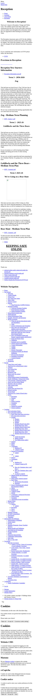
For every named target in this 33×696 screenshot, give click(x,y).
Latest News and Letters (14, 364)
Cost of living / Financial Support (17, 380)
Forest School (15, 496)
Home (6, 13)
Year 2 (13, 510)
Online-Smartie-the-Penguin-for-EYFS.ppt (16, 280)
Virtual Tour (11, 297)
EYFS (6, 56)
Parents (6, 363)
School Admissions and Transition (20, 326)
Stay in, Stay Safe (13, 539)
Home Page (4, 4)
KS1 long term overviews (18, 416)
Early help (10, 538)
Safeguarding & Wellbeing (11, 518)
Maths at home (19, 438)
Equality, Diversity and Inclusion (17, 318)
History (13, 457)
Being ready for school (14, 374)
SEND (13, 493)
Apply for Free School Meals (16, 382)
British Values (11, 501)
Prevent (10, 523)
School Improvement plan (15, 313)
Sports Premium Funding (18, 311)
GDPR (10, 533)
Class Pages (7, 16)
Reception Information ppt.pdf (12, 74)
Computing (14, 446)
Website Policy (8, 592)
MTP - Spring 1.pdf (9, 119)
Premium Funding (13, 306)
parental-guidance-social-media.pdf (14, 273)
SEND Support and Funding (19, 343)
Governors (7, 541)
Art (12, 454)
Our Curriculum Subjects (15, 412)
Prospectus (11, 361)
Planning (17, 483)
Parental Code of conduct (15, 383)
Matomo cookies (9, 661)
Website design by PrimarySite (12, 599)
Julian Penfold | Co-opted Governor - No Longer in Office (21, 567)
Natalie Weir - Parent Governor (20, 564)
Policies (10, 303)
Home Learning (15, 401)
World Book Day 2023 (21, 432)
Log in (2, 3)
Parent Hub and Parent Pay (15, 388)
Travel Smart (11, 391)
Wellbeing (14, 340)
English (13, 417)
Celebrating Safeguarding (15, 536)
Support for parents (16, 406)
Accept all (10, 621)
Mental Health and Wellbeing (16, 528)
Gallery (17, 453)
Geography (14, 459)
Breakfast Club (12, 372)
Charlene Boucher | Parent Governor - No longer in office (21, 571)
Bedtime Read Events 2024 (22, 427)
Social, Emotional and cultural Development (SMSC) (19, 485)
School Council (12, 301)
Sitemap (6, 589)
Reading (17, 420)
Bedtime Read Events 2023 (22, 430)
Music (13, 445)
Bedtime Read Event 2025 (22, 424)
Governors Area (12, 580)
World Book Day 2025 (21, 425)
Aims (12, 324)
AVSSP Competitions (14, 514)
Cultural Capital (19, 449)
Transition (14, 403)
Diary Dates (11, 371)
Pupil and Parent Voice (17, 338)
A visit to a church (20, 473)
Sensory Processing (16, 350)
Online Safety (11, 522)
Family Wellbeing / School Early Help (18, 379)
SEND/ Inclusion (12, 319)
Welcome (10, 293)
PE (12, 461)
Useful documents (20, 437)
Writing (17, 422)
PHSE (6, 242)
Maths (13, 435)
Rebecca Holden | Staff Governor (20, 562)
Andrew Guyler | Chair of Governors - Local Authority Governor (21, 545)
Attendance (11, 375)
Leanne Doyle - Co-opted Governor (21, 559)
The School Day (12, 369)
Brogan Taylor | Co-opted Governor (21, 560)
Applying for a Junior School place (17, 393)
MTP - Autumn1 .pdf (10, 232)
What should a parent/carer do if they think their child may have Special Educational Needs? (21, 332)
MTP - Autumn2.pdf (10, 169)
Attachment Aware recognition (19, 499)
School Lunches (12, 390)
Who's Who (11, 300)
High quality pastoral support (19, 478)
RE (12, 465)
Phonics (17, 419)
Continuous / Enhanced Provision (20, 494)
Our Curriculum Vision (14, 411)
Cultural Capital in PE (21, 464)
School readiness (16, 408)
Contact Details (12, 295)
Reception (7, 18)
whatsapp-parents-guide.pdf (12, 276)
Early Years (14, 480)
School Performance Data (15, 316)
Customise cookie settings (21, 621)
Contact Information (16, 345)
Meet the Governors (13, 543)
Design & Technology (17, 451)
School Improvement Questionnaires (18, 377)
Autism (13, 346)
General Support (15, 358)
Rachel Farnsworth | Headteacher (20, 551)
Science (13, 441)
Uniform (10, 367)
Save (16, 694)
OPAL (13, 488)
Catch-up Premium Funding (19, 308)
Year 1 (13, 509)
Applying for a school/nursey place (17, 366)
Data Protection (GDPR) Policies (20, 305)
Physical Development (17, 355)
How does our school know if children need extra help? (19, 328)
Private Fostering (12, 531)
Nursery (13, 398)
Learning (6, 15)
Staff (12, 400)
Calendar (10, 387)
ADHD (13, 348)
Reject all (3, 621)
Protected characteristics (14, 535)
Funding (13, 404)
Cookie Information (9, 591)
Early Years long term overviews (20, 414)
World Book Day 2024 (21, 428)
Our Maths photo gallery (21, 440)
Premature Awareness (17, 356)
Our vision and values (14, 298)
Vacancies (10, 359)
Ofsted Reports (12, 314)
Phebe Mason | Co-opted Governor (21, 565)
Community (7, 581)
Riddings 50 (18, 448)
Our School (7, 292)
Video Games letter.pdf (10, 275)
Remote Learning (12, 512)
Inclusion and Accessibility (18, 342)
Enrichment (11, 515)
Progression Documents (21, 482)
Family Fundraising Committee (16, 583)
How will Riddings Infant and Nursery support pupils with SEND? (21, 336)
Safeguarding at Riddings (15, 520)
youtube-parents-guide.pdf (11, 278)
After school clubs (13, 385)
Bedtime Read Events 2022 (22, 433)
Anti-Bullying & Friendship (15, 530)
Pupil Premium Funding (18, 309)
